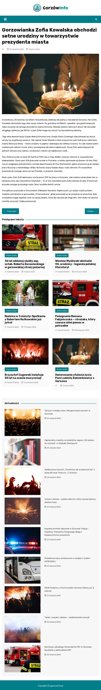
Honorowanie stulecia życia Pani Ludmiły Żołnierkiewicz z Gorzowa (74, 378)
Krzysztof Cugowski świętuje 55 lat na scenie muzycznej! (24, 376)
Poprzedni (11, 211)
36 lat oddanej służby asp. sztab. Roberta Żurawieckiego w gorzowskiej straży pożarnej (25, 264)
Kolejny (90, 211)
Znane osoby (34, 49)
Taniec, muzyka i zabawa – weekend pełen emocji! (66, 617)
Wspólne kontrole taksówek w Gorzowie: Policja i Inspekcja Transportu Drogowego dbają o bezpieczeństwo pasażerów (66, 532)
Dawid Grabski (13, 272)
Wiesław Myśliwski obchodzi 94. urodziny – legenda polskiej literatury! (75, 264)
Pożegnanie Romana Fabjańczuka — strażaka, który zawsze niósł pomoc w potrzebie (75, 321)
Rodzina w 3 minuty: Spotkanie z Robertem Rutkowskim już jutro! (25, 319)
